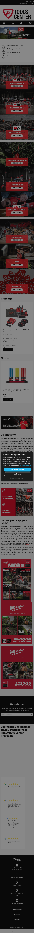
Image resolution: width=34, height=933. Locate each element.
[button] (17, 478)
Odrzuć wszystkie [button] (17, 474)
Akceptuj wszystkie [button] (17, 469)
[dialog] (17, 466)
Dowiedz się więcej (25, 465)
